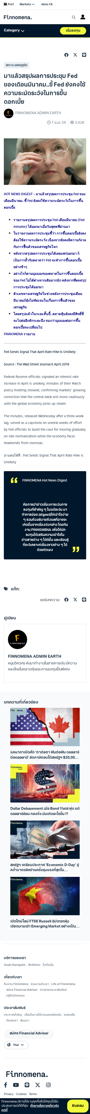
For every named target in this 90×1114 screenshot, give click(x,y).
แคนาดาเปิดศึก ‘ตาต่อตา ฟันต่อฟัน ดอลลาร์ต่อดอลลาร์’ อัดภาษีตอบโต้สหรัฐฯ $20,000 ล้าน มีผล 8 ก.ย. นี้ (44, 755)
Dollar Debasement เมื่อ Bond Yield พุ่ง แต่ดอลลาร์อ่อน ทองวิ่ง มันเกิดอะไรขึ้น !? (45, 811)
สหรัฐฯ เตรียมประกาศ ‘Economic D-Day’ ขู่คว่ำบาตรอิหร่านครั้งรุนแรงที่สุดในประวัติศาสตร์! (44, 868)
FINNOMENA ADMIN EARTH (34, 657)
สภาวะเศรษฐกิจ (16, 65)
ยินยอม (78, 1106)
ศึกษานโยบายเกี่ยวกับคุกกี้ (30, 1108)
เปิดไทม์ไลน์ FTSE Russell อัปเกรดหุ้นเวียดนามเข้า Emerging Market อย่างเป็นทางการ (43, 924)
